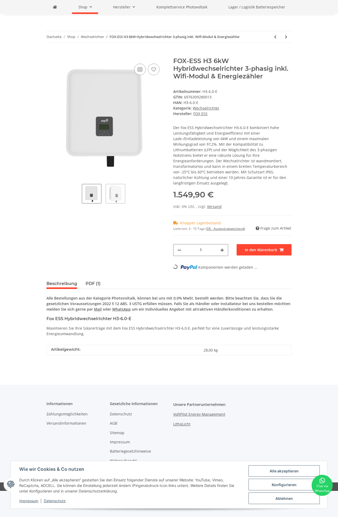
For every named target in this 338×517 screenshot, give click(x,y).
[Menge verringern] (179, 250)
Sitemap (117, 432)
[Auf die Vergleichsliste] (140, 69)
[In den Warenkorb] (50, 54)
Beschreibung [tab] (61, 283)
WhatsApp (121, 309)
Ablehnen (284, 498)
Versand (214, 206)
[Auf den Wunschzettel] (153, 69)
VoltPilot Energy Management (199, 414)
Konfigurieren (284, 484)
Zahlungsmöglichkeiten (67, 413)
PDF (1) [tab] (93, 283)
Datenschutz (121, 413)
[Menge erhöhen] (222, 250)
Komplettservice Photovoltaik (181, 7)
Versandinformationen (66, 423)
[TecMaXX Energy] (54, 7)
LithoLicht (181, 423)
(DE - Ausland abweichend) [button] (225, 228)
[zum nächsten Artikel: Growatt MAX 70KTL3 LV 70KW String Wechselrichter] (286, 36)
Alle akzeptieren (284, 471)
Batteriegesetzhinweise (130, 451)
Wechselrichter (206, 108)
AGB (113, 423)
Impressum (120, 441)
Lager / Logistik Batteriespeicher (256, 7)
